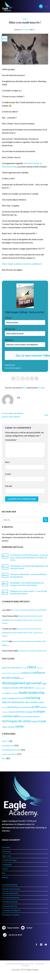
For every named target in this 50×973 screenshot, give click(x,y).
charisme (24, 668)
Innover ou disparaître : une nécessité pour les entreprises (28, 575)
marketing (33, 698)
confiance (26, 672)
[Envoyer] (45, 519)
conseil (15, 677)
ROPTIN (5, 641)
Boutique (5, 877)
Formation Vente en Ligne (11, 889)
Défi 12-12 (5, 741)
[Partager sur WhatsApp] (13, 378)
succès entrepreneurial (29, 716)
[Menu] (46, 6)
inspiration (14, 693)
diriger (22, 678)
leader (23, 692)
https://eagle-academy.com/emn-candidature (22, 264)
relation (43, 707)
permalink (41, 388)
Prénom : (8, 318)
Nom (7, 462)
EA (34, 29)
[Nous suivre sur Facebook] (36, 945)
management (13, 698)
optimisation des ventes (24, 702)
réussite (12, 712)
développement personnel (21, 683)
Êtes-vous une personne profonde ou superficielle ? (29, 610)
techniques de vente (16, 721)
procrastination (24, 707)
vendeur (11, 727)
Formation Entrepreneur (10, 898)
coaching (39, 668)
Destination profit (8, 746)
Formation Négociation (10, 893)
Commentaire (11, 440)
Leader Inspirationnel (9, 754)
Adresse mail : (11, 329)
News (25, 19)
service (20, 711)
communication (7, 673)
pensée (4, 707)
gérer (8, 693)
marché (22, 698)
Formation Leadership (10, 902)
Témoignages (7, 864)
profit (35, 707)
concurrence (16, 673)
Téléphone (9, 340)
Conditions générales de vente (20, 964)
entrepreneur (26, 687)
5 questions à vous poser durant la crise (32, 651)
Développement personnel (11, 750)
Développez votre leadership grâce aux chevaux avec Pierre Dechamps (27, 583)
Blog (3, 873)
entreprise (37, 688)
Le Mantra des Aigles (9, 860)
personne (12, 706)
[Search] (41, 6)
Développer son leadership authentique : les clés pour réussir (29, 567)
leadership (36, 692)
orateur (41, 702)
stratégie (28, 712)
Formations (6, 847)
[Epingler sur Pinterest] (32, 378)
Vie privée (39, 964)
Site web (8, 486)
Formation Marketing (9, 885)
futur (43, 688)
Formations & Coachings (10, 915)
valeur (4, 727)
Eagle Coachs (7, 856)
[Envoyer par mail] (27, 378)
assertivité (15, 667)
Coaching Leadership (9, 906)
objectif (6, 702)
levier (4, 698)
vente (19, 726)
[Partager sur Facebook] (18, 378)
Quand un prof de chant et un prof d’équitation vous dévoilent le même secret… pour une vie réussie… (22, 619)
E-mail (8, 474)
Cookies (25, 966)
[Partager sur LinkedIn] (36, 378)
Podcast (5, 869)
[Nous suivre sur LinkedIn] (41, 945)
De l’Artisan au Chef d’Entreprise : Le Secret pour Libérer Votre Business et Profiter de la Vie (29, 557)
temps (34, 721)
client (31, 667)
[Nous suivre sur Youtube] (46, 945)
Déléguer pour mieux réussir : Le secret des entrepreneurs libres (28, 592)
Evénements (6, 851)
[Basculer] (47, 847)
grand (4, 693)
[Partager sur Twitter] (23, 378)
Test (46, 415)
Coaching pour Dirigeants (11, 910)
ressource (5, 712)
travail (42, 721)
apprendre (6, 667)
